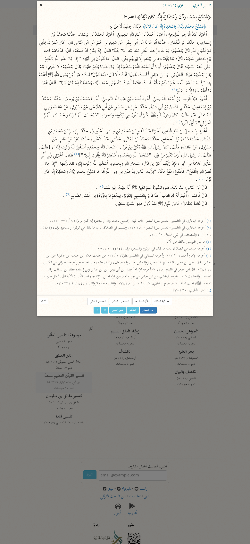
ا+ (105, 310)
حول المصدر (148, 310)
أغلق (43, 301)
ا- (97, 310)
